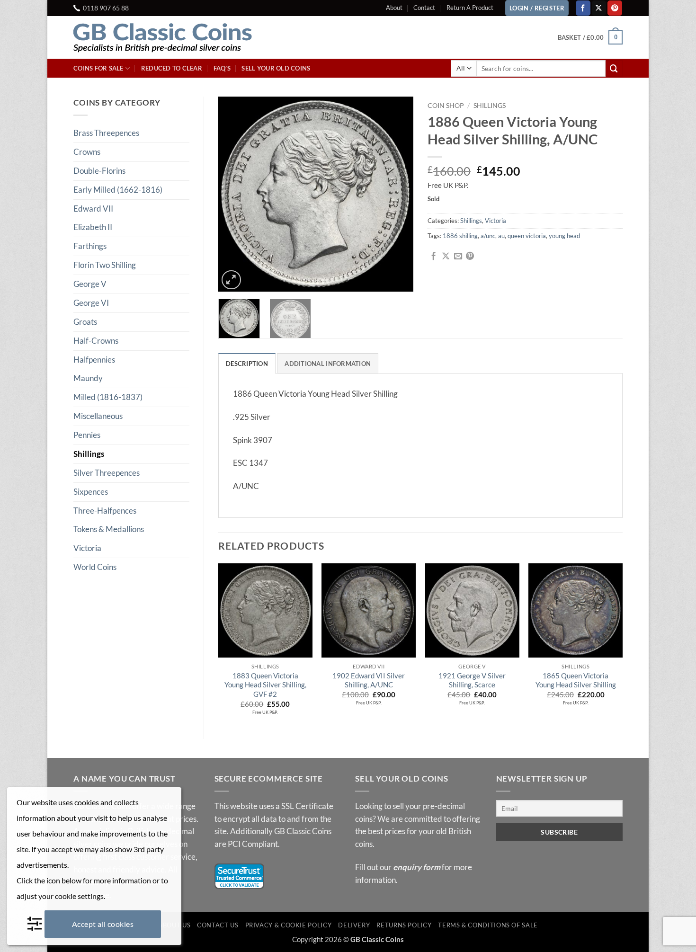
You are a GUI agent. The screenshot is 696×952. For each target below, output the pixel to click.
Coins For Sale (98, 68)
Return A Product (469, 7)
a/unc (488, 236)
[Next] (397, 194)
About (394, 7)
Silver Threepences (106, 473)
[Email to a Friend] (458, 256)
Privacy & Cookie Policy (288, 925)
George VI (91, 303)
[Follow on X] (599, 7)
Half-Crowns (95, 341)
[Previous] (233, 194)
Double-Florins (99, 171)
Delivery (354, 925)
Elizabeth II (92, 227)
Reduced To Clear (171, 68)
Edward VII (93, 209)
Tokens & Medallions (108, 529)
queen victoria (527, 236)
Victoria (87, 548)
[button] (590, 37)
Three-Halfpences (104, 511)
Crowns (86, 152)
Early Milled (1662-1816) (117, 190)
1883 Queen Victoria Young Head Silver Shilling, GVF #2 (265, 684)
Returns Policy (403, 925)
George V (90, 284)
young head (564, 236)
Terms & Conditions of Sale (488, 925)
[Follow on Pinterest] (614, 7)
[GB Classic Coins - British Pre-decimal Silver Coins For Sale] (170, 37)
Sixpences (90, 492)
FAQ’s (222, 68)
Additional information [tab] (328, 363)
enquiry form (416, 867)
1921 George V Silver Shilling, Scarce (472, 680)
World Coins (94, 567)
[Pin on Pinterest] (470, 256)
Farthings (90, 246)
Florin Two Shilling (104, 265)
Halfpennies (94, 360)
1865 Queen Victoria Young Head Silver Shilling (575, 680)
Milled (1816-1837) (108, 397)
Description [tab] (247, 363)
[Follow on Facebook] (583, 7)
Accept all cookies (103, 923)
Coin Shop (446, 105)
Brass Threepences (106, 133)
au (501, 236)
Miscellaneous (98, 416)
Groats (85, 322)
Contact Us (217, 925)
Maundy (88, 378)
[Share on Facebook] (433, 256)
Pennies (86, 435)
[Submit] (614, 68)
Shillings (88, 454)
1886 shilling (460, 236)
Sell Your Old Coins (275, 68)
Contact (424, 7)
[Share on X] (446, 256)
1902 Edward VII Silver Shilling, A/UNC (368, 680)
